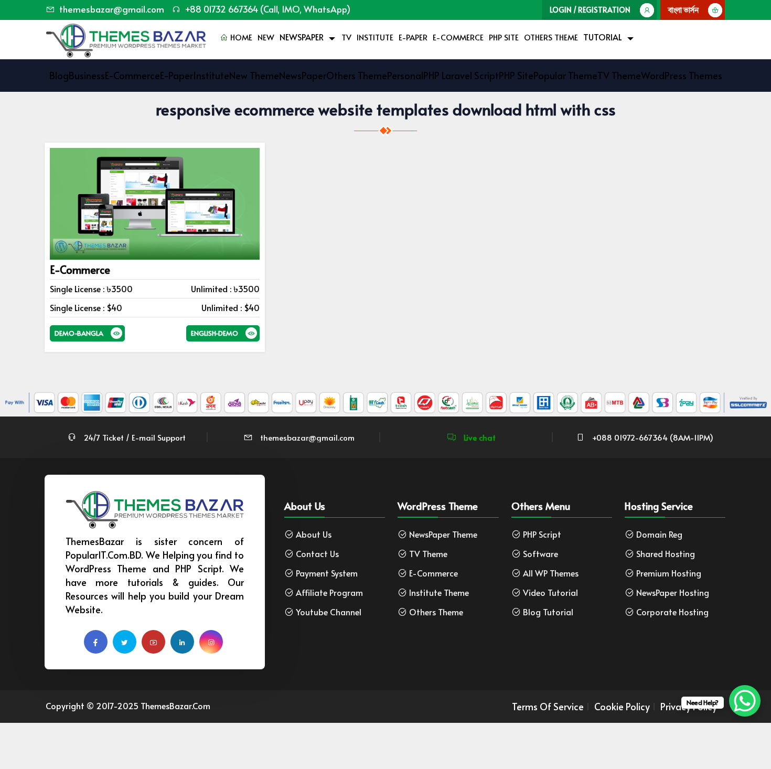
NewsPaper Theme (443, 534)
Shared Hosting (665, 554)
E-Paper (413, 36)
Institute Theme (439, 592)
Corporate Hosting (672, 612)
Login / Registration (590, 10)
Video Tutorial (550, 592)
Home (240, 36)
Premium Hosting (668, 573)
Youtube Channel (328, 612)
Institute (375, 36)
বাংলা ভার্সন (683, 10)
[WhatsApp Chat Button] (745, 701)
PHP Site (504, 36)
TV (346, 36)
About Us (313, 534)
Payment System (327, 573)
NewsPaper (302, 36)
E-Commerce (458, 36)
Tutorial (602, 36)
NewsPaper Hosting (672, 592)
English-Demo (214, 333)
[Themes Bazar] (126, 38)
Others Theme (551, 36)
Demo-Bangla (79, 333)
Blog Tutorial (548, 612)
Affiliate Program (329, 592)
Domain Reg (659, 534)
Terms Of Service (548, 706)
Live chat (479, 437)
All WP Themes (551, 573)
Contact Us (317, 554)
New (266, 36)
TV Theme (428, 554)
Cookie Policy (622, 706)
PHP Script (542, 534)
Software (540, 554)
